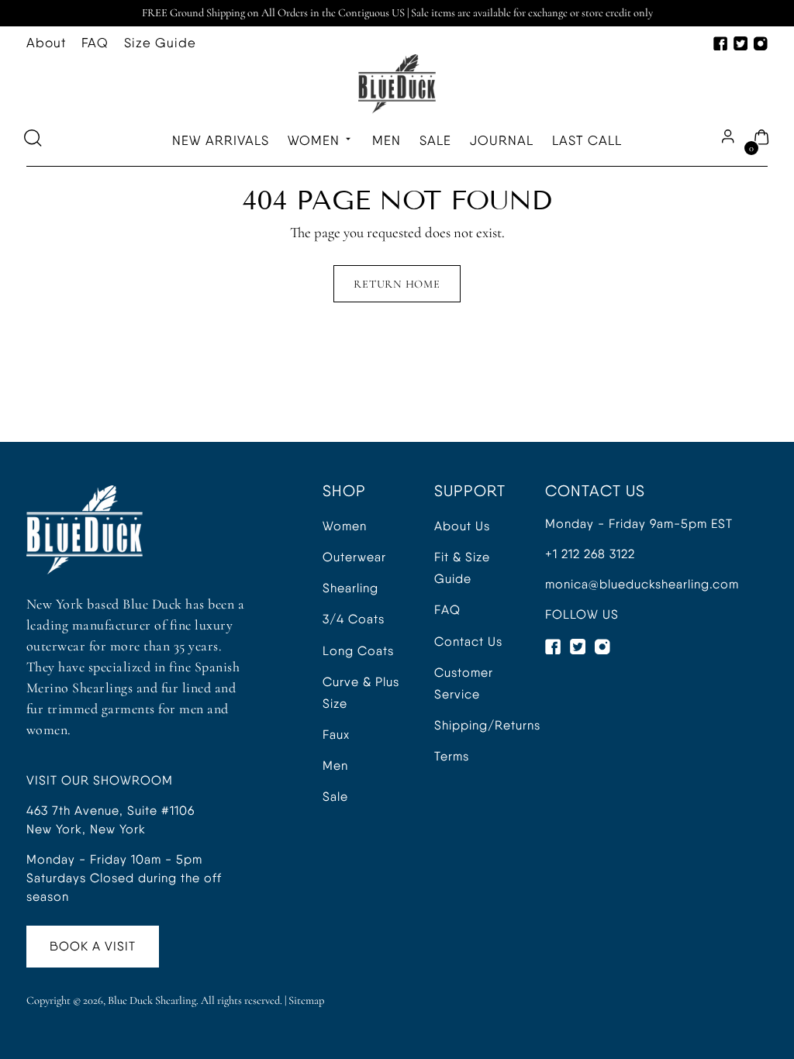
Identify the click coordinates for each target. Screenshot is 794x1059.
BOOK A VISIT (93, 946)
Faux (336, 734)
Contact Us (468, 641)
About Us (462, 526)
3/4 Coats (354, 619)
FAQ (447, 609)
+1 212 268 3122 (590, 554)
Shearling (350, 588)
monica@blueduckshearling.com (642, 584)
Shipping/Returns (487, 725)
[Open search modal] (34, 140)
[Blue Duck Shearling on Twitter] (740, 43)
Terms (451, 756)
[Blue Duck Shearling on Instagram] (761, 43)
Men (335, 765)
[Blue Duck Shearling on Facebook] (720, 43)
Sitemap (306, 1000)
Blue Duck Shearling (152, 1000)
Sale (335, 796)
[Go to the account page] (726, 140)
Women (345, 526)
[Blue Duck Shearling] (397, 84)
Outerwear (354, 557)
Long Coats (358, 650)
